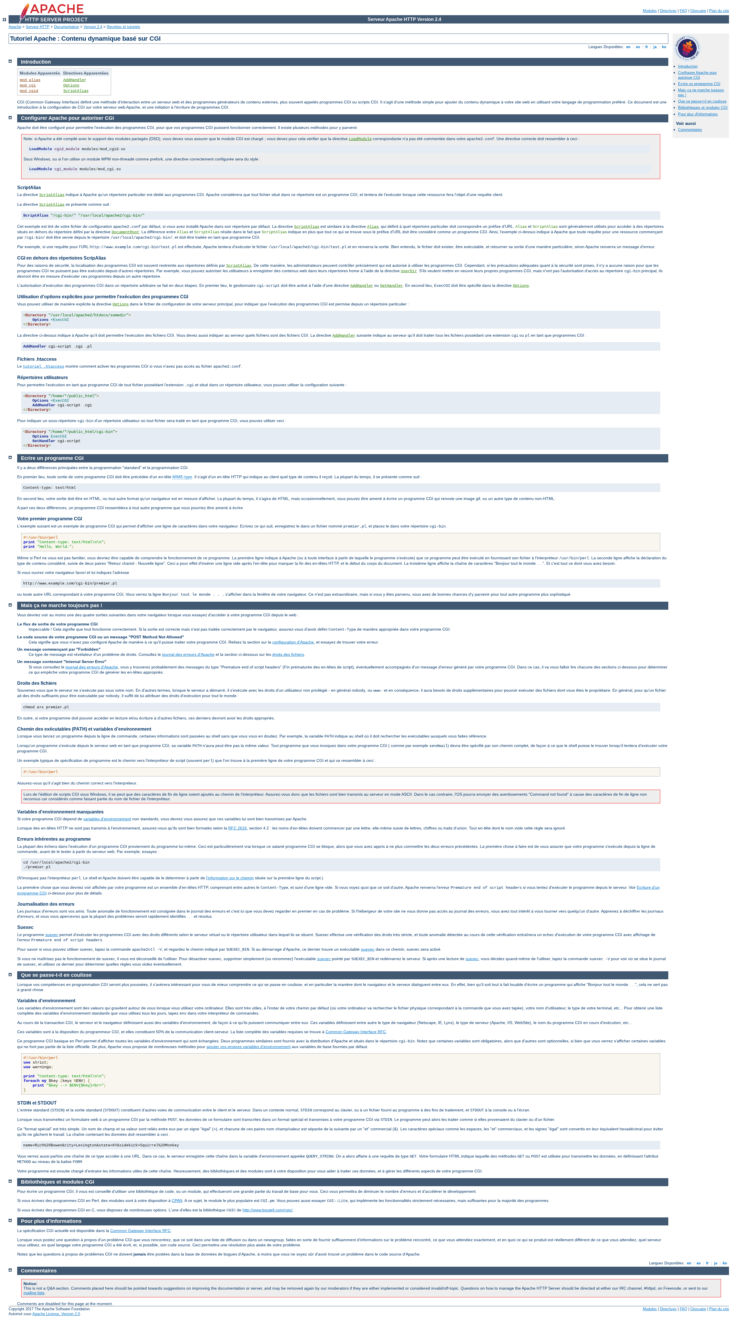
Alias (373, 226)
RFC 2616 (237, 828)
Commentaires (690, 130)
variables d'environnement (107, 819)
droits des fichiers (288, 654)
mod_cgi (28, 85)
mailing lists (33, 1292)
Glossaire (698, 11)
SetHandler (391, 285)
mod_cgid (29, 91)
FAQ (683, 11)
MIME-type (182, 476)
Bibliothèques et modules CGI (703, 107)
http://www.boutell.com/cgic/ (268, 1210)
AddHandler (74, 80)
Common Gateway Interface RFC (356, 1031)
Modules (650, 11)
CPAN (177, 1200)
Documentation (66, 27)
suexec (51, 934)
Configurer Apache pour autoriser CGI (697, 75)
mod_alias (30, 80)
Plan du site (719, 11)
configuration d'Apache (293, 642)
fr (646, 47)
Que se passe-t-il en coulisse (702, 101)
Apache (15, 27)
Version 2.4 (93, 27)
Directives (668, 11)
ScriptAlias (75, 91)
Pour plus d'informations (698, 114)
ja (655, 47)
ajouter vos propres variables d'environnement (248, 1046)
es (638, 47)
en (628, 47)
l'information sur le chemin (230, 878)
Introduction (687, 66)
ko (664, 47)
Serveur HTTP (38, 27)
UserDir (409, 271)
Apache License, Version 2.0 (56, 1314)
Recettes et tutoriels (123, 27)
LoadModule (360, 139)
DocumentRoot (125, 232)
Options (71, 85)
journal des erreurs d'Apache (188, 654)
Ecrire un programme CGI (699, 84)
